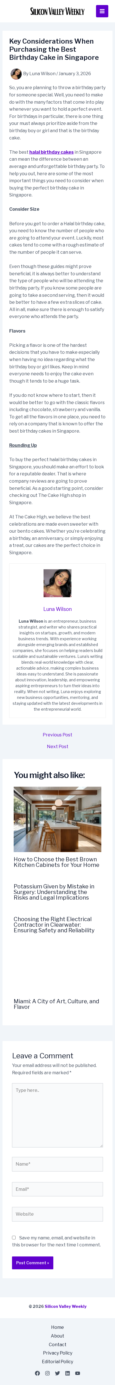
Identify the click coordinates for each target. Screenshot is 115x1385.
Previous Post (57, 735)
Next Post (57, 746)
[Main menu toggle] (102, 11)
